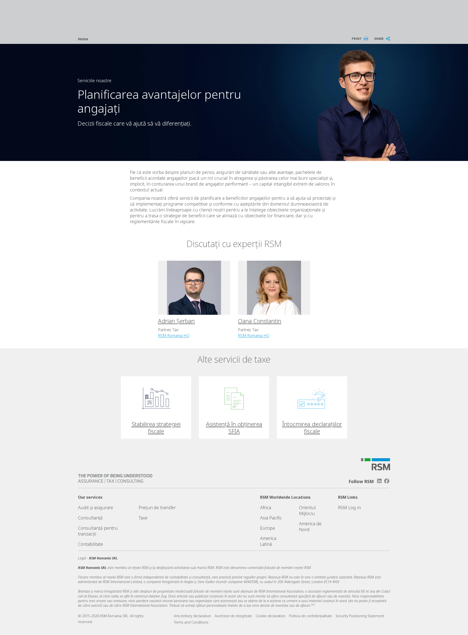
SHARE (379, 39)
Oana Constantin (259, 321)
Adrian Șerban (176, 321)
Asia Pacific (271, 518)
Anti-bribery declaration (192, 616)
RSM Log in (349, 507)
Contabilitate (90, 544)
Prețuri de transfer (157, 507)
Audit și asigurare (95, 507)
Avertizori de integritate (233, 616)
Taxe (143, 518)
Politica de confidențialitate (310, 616)
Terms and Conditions (191, 622)
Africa (265, 507)
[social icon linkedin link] (379, 481)
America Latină (268, 541)
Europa (267, 528)
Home (83, 39)
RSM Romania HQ (173, 335)
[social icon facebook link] (387, 481)
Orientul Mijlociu (307, 510)
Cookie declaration (270, 616)
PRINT (356, 39)
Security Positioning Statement (360, 616)
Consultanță (90, 518)
